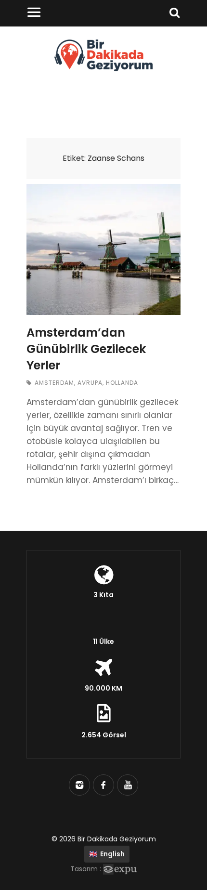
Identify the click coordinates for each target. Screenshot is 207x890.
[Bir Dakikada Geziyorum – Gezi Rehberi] (103, 68)
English (107, 854)
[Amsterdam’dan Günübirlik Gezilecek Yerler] (103, 249)
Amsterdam (54, 383)
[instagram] (79, 785)
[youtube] (127, 785)
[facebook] (103, 785)
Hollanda (122, 383)
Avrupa (90, 383)
